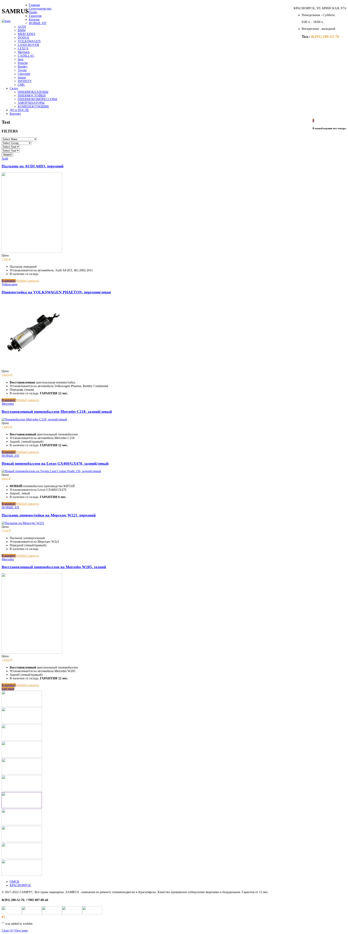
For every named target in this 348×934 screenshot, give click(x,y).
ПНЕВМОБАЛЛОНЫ (33, 92)
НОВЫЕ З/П (37, 23)
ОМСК (14, 881)
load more (8, 688)
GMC (21, 84)
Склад (14, 88)
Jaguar (22, 77)
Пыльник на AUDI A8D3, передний (32, 166)
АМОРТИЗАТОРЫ (31, 102)
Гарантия (35, 16)
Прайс (33, 12)
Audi (5, 158)
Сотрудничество (40, 8)
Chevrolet (24, 73)
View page (21, 930)
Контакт (15, 113)
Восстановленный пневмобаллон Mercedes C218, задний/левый (57, 411)
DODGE (23, 37)
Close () (7, 930)
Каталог (34, 19)
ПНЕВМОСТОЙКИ (32, 95)
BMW (22, 30)
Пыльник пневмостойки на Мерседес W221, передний (49, 515)
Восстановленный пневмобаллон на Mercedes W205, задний (54, 567)
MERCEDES (26, 34)
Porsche (23, 63)
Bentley (23, 66)
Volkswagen (9, 284)
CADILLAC (26, 55)
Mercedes (8, 403)
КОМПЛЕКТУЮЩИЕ (33, 106)
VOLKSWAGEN (29, 41)
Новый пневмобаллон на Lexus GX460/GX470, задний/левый (55, 463)
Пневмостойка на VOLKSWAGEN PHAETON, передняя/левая (56, 292)
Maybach (24, 52)
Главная (34, 5)
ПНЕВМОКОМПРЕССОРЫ (37, 99)
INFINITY (25, 81)
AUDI (22, 26)
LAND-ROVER (28, 44)
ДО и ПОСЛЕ (19, 110)
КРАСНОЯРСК (20, 885)
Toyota (22, 70)
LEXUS (23, 48)
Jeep (20, 59)
